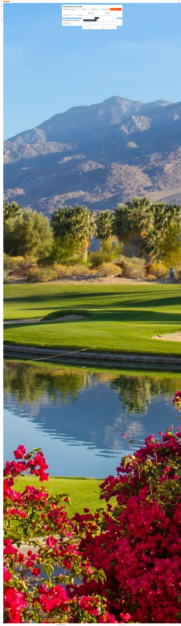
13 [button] (84, 22)
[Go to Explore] (1, 11)
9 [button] (112, 20)
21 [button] (86, 24)
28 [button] (86, 27)
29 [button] (88, 27)
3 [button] (93, 18)
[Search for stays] (1, 6)
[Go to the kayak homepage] (6, 1)
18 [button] (95, 22)
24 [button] (93, 24)
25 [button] (95, 24)
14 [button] (86, 22)
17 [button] (93, 22)
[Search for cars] (1, 8)
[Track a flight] (1, 13)
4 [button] (95, 18)
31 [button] (114, 27)
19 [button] (103, 24)
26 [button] (97, 24)
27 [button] (84, 27)
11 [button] (95, 20)
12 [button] (103, 22)
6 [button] (84, 20)
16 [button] (112, 22)
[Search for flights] (1, 4)
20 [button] (84, 24)
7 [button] (86, 20)
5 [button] (103, 20)
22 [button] (88, 24)
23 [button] (91, 24)
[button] (2, 1)
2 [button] (112, 18)
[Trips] (1, 16)
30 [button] (91, 27)
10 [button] (93, 20)
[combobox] (73, 9)
